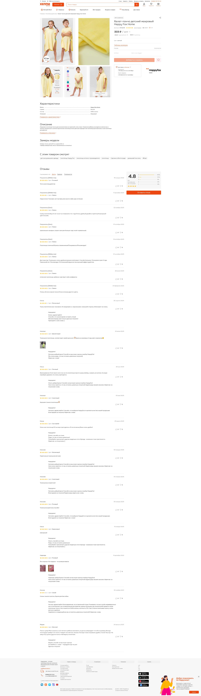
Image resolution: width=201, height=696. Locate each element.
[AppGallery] (143, 681)
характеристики (49, 117)
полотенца (105, 158)
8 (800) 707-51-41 (156, 1)
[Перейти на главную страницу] (45, 4)
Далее (194, 692)
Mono (126, 690)
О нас (120, 1)
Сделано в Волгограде (118, 158)
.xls (139, 666)
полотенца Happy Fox (67, 158)
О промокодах (64, 674)
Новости (125, 1)
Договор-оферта (64, 673)
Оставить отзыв (143, 193)
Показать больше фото (100, 94)
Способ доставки (64, 670)
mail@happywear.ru (45, 668)
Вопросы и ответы (139, 1)
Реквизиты (89, 670)
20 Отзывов (137, 27)
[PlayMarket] (143, 677)
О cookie (62, 677)
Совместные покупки (65, 679)
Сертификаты (89, 666)
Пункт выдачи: (122, 72)
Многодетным (115, 666)
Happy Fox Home (95, 107)
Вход (144, 5)
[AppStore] (143, 673)
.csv (139, 668)
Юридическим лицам (117, 668)
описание (47, 133)
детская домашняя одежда (49, 158)
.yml (139, 670)
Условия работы (64, 665)
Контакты (147, 1)
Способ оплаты (64, 668)
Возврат (62, 671)
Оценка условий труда (91, 671)
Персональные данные (66, 676)
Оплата (131, 1)
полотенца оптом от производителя (88, 158)
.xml (139, 665)
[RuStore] (143, 685)
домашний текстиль (134, 158)
